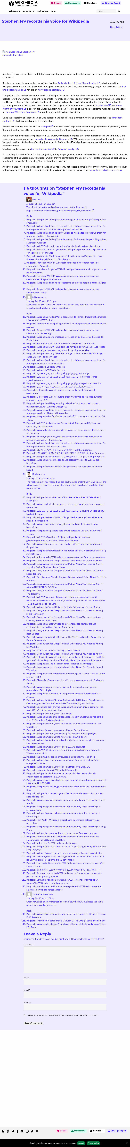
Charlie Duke (101, 105)
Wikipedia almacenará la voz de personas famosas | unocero (67, 833)
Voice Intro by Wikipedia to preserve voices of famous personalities (71, 557)
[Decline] (127, 1143)
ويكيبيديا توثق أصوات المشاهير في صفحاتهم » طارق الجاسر (65, 387)
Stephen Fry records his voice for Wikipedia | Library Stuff (66, 343)
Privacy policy (93, 1143)
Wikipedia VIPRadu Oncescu (51, 370)
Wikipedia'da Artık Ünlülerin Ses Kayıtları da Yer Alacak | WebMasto (71, 347)
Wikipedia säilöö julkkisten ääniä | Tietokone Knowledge (65, 664)
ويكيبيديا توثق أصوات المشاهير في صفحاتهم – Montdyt (63, 373)
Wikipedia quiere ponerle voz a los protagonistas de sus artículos (69, 853)
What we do (28, 11)
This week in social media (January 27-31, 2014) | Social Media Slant (71, 921)
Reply (29, 216)
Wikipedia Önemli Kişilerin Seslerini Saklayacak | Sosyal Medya (68, 607)
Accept (81, 1143)
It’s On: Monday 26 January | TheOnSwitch (58, 650)
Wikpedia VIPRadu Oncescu (51, 367)
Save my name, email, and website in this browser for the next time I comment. (63, 1015)
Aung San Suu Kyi (66, 149)
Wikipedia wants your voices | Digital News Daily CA (63, 767)
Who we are (14, 11)
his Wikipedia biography (50, 90)
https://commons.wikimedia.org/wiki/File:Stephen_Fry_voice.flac (58, 211)
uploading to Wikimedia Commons (52, 139)
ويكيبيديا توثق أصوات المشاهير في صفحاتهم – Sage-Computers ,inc (69, 383)
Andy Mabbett (65, 83)
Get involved (42, 11)
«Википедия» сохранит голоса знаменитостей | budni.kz (66, 757)
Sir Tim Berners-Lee (41, 149)
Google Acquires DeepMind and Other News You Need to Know (69, 561)
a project (45, 127)
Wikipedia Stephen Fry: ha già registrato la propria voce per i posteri (71, 457)
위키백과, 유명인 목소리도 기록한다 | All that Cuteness (64, 450)
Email (27, 990)
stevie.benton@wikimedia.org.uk (106, 170)
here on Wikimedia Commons (21, 112)
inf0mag (36, 297)
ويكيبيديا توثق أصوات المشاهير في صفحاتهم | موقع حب (63, 350)
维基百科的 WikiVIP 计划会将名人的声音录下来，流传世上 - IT (69, 870)
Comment (29, 944)
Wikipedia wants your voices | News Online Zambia (62, 730)
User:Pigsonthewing (86, 83)
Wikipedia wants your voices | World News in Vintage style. (66, 734)
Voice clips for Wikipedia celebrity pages (57, 843)
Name (27, 977)
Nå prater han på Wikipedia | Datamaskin (57, 770)
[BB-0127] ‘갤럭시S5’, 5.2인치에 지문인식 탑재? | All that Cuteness (70, 453)
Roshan (36, 474)
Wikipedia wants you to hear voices (54, 714)
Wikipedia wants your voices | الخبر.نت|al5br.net (61, 747)
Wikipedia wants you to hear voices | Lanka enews (62, 737)
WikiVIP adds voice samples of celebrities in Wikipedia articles (68, 246)
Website (27, 1002)
